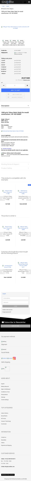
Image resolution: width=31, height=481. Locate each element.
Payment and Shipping (6, 445)
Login (15, 306)
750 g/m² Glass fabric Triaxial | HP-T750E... (7, 234)
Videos (2, 442)
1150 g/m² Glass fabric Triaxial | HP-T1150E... (7, 198)
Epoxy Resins (4, 415)
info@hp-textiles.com (9, 466)
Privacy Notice (4, 394)
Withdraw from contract (8, 474)
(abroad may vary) (18, 54)
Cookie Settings (5, 399)
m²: (2, 82)
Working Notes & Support (10, 164)
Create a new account (7, 309)
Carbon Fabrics (4, 413)
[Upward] (4, 478)
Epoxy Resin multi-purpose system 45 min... (23, 198)
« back (7, 6)
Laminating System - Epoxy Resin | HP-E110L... (8, 271)
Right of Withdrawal (5, 389)
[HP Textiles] (7, 2)
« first (3, 6)
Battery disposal (5, 386)
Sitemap (3, 397)
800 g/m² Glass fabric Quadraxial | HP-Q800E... (23, 234)
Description (5, 106)
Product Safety (6, 168)
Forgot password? (6, 312)
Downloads (4, 423)
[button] (3, 85)
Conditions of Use (5, 391)
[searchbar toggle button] (21, 2)
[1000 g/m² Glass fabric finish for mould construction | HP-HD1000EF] (15, 27)
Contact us (3, 437)
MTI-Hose (3, 418)
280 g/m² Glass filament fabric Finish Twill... (23, 271)
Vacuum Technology (6, 421)
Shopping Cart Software (10, 478)
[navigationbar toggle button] (29, 2)
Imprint (2, 383)
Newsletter (3, 440)
